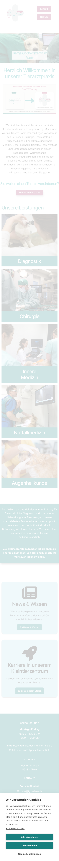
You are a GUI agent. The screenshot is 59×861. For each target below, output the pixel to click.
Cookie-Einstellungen (29, 854)
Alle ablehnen (29, 845)
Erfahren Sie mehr (15, 828)
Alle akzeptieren (29, 837)
